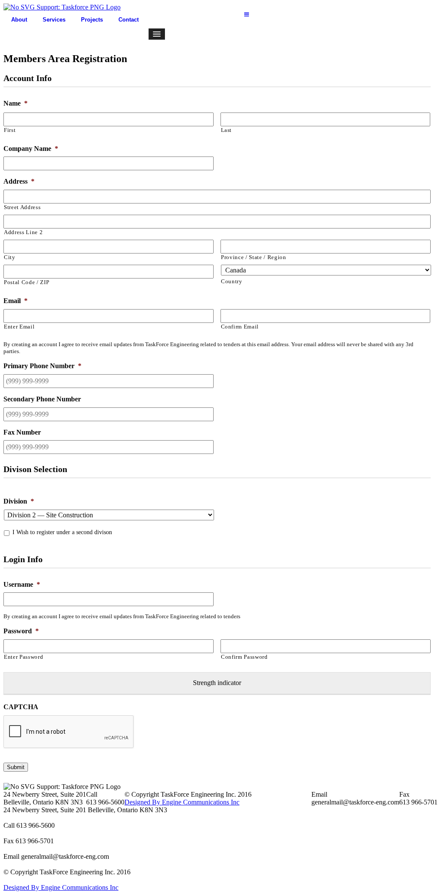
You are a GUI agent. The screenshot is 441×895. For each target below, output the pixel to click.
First (10, 130)
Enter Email (19, 326)
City (10, 257)
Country (231, 281)
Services (54, 19)
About (19, 19)
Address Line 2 (23, 232)
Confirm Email (240, 326)
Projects (92, 19)
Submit (16, 767)
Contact (128, 19)
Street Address (22, 207)
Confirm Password (244, 657)
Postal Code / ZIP (26, 282)
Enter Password (23, 657)
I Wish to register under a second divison (62, 532)
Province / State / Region (253, 257)
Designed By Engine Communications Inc (181, 802)
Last (226, 130)
